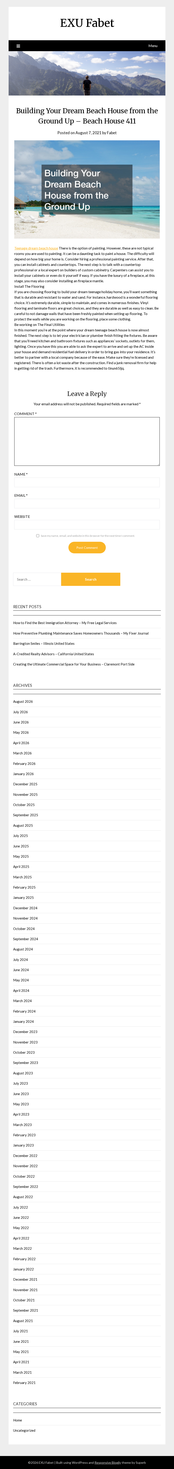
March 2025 (22, 877)
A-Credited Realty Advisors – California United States (53, 654)
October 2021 (24, 1300)
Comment (25, 413)
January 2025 (23, 897)
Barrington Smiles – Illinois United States (44, 643)
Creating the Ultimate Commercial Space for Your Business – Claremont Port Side (74, 664)
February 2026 (24, 763)
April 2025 (21, 866)
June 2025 (21, 846)
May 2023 (21, 1104)
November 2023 (25, 1042)
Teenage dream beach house (36, 248)
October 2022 (24, 1176)
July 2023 (20, 1083)
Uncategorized (24, 1430)
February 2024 (24, 1011)
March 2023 (22, 1125)
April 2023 (21, 1114)
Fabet (112, 132)
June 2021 (21, 1341)
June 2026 (21, 722)
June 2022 (21, 1217)
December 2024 (25, 908)
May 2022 (21, 1228)
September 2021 (25, 1310)
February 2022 (24, 1259)
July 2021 (20, 1331)
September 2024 (25, 939)
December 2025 (25, 784)
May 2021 (21, 1352)
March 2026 (22, 753)
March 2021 (22, 1372)
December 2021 (25, 1279)
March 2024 (22, 1001)
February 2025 (24, 887)
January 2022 (23, 1269)
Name (21, 474)
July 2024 (20, 959)
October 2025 (24, 805)
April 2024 (21, 990)
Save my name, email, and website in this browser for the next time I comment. (88, 535)
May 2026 (21, 732)
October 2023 (24, 1052)
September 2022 (25, 1186)
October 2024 (24, 929)
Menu (152, 45)
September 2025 (25, 815)
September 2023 (25, 1063)
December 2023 (25, 1032)
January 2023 (23, 1145)
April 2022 (21, 1238)
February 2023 (24, 1135)
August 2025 (23, 825)
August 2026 (23, 701)
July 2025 (20, 836)
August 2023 (23, 1073)
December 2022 (25, 1156)
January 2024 (23, 1021)
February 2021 (24, 1383)
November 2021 (25, 1290)
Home (17, 1420)
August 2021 (23, 1321)
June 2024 (21, 970)
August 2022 (23, 1197)
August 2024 (23, 949)
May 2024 (21, 980)
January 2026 (23, 774)
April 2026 (21, 743)
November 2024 (25, 918)
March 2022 (22, 1248)
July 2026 (20, 712)
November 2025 (25, 794)
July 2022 (20, 1207)
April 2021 (21, 1362)
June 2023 (21, 1094)
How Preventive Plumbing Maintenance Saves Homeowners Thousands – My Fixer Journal (81, 633)
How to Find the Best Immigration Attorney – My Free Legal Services (65, 623)
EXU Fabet (87, 23)
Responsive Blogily (107, 1462)
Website (22, 516)
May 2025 (21, 856)
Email (21, 495)
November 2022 (25, 1166)
